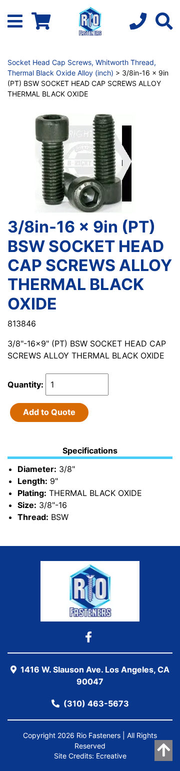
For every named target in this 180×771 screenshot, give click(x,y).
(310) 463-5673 (95, 703)
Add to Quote (49, 412)
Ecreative (111, 756)
